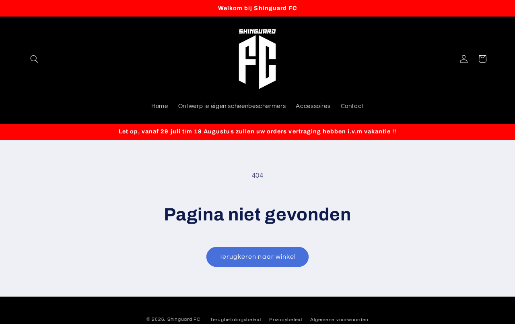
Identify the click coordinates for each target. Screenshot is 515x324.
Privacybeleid (285, 320)
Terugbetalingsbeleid (235, 320)
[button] (34, 59)
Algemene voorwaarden (339, 320)
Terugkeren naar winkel (257, 256)
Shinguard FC (183, 319)
